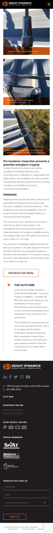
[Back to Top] (6, 527)
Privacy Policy (28, 529)
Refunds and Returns (13, 413)
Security (41, 529)
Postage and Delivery (13, 410)
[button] (49, 4)
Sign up (14, 516)
